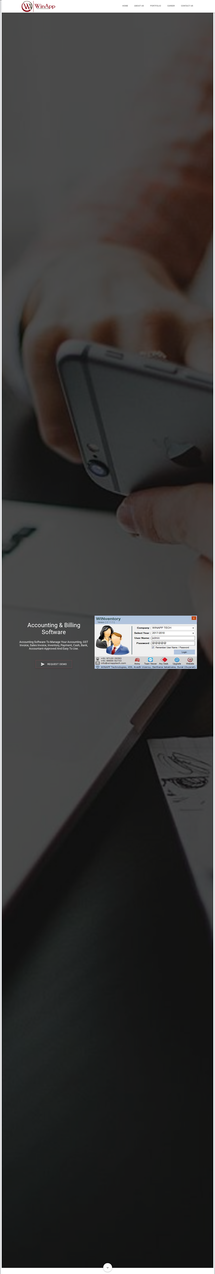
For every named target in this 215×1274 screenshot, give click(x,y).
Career (171, 6)
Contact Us (187, 6)
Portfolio (155, 6)
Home (125, 6)
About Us (139, 6)
